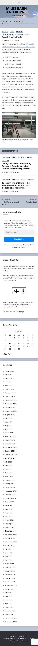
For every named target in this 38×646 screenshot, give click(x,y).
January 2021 (10, 614)
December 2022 (11, 531)
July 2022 (8, 549)
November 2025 (11, 404)
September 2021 (11, 585)
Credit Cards (6, 157)
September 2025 (11, 411)
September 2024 (11, 455)
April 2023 (8, 516)
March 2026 (9, 389)
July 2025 (8, 418)
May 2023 (8, 513)
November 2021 (11, 578)
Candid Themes (22, 641)
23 (19, 346)
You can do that (21, 307)
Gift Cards (15, 157)
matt (17, 40)
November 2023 (11, 491)
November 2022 (11, 535)
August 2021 (9, 589)
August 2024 (9, 458)
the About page (18, 312)
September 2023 (11, 498)
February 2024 (10, 480)
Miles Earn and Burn (16, 10)
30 (19, 349)
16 (19, 343)
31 (23, 349)
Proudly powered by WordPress (14, 638)
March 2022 (9, 564)
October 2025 (10, 407)
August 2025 (9, 415)
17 (23, 343)
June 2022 (8, 553)
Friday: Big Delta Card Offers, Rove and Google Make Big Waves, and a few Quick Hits (16, 166)
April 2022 (8, 560)
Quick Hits (19, 31)
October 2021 (10, 582)
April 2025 (8, 429)
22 (14, 346)
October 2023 (10, 495)
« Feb (5, 354)
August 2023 (9, 502)
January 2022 (10, 571)
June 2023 (8, 509)
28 (10, 349)
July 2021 (8, 593)
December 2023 (11, 487)
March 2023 (9, 520)
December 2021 (11, 574)
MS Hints (5, 31)
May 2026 (8, 382)
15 (14, 343)
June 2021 (8, 596)
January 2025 (10, 440)
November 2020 (11, 622)
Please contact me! (18, 304)
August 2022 (9, 545)
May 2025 (8, 426)
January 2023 (10, 527)
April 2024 (8, 473)
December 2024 (11, 444)
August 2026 (9, 371)
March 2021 (9, 607)
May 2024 (8, 469)
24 (23, 346)
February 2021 (10, 611)
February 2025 (10, 436)
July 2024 (8, 462)
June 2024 (8, 465)
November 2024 (11, 447)
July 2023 (8, 505)
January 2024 (10, 484)
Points (12, 31)
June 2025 (8, 422)
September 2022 (11, 542)
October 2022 (10, 538)
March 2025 (9, 433)
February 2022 (10, 567)
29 (14, 349)
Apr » (10, 354)
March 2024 (9, 476)
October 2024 (10, 451)
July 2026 (8, 375)
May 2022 (8, 556)
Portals (29, 157)
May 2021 (8, 600)
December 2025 (11, 400)
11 (28, 341)
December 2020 (11, 618)
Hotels (23, 179)
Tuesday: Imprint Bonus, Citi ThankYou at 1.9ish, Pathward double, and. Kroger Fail (16, 185)
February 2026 (10, 393)
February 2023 (10, 524)
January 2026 (10, 396)
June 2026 (8, 378)
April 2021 (8, 604)
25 (28, 346)
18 (28, 343)
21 (10, 346)
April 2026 (8, 386)
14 (10, 343)
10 (23, 341)
